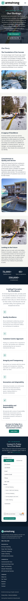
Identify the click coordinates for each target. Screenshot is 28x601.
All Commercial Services (7, 571)
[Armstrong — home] (10, 3)
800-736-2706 (16, 452)
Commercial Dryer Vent (7, 564)
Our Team (4, 579)
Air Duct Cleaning (6, 546)
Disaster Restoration (6, 569)
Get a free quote (14, 34)
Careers (3, 584)
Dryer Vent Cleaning (6, 549)
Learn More (15, 431)
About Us (3, 577)
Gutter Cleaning (5, 553)
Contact (3, 586)
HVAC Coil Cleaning (6, 566)
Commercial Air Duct (6, 562)
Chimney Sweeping (6, 551)
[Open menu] (25, 2)
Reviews (3, 581)
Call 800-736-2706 (14, 38)
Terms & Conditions (12, 595)
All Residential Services (7, 556)
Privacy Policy (4, 595)
